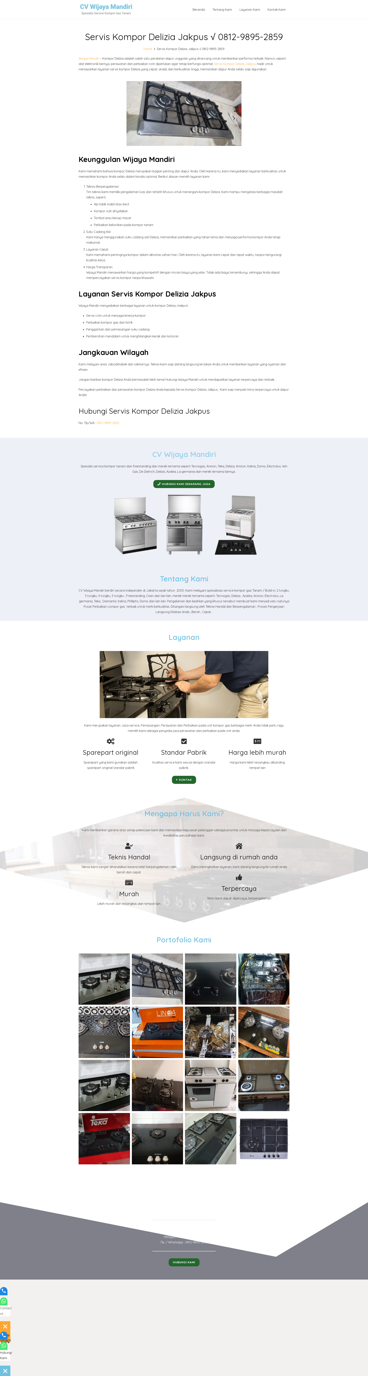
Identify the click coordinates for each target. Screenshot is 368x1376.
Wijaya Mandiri (89, 58)
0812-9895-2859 (108, 423)
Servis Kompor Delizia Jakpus (235, 64)
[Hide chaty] (5, 1326)
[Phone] (3, 1293)
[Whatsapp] (3, 1304)
